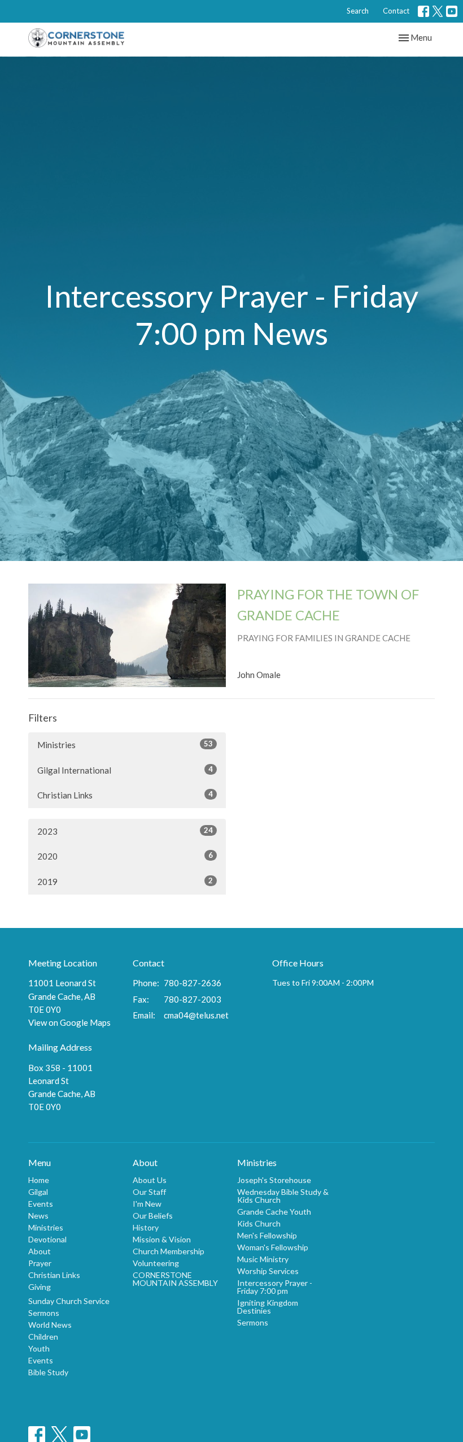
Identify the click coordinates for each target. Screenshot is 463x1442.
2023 (125, 831)
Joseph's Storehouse (274, 1180)
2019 (125, 881)
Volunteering (156, 1263)
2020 (125, 855)
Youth (39, 1348)
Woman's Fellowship (272, 1247)
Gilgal (38, 1192)
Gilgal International (125, 770)
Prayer (39, 1263)
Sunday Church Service (69, 1301)
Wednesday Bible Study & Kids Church (283, 1195)
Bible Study (48, 1372)
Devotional (47, 1239)
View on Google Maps (69, 1022)
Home (38, 1180)
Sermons (43, 1313)
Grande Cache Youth (274, 1211)
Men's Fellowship (267, 1235)
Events (40, 1203)
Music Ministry (263, 1259)
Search (358, 10)
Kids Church (259, 1223)
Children (43, 1336)
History (146, 1227)
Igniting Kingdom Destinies (267, 1306)
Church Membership (168, 1251)
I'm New (147, 1203)
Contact (396, 10)
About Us (150, 1180)
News (38, 1215)
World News (50, 1324)
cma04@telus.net (196, 1015)
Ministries (125, 744)
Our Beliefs (153, 1215)
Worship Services (268, 1271)
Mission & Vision (162, 1239)
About (39, 1251)
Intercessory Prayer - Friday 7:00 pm (274, 1287)
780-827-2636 (192, 983)
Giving (39, 1287)
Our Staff (149, 1192)
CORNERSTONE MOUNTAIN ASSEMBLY (175, 1279)
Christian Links (125, 794)
